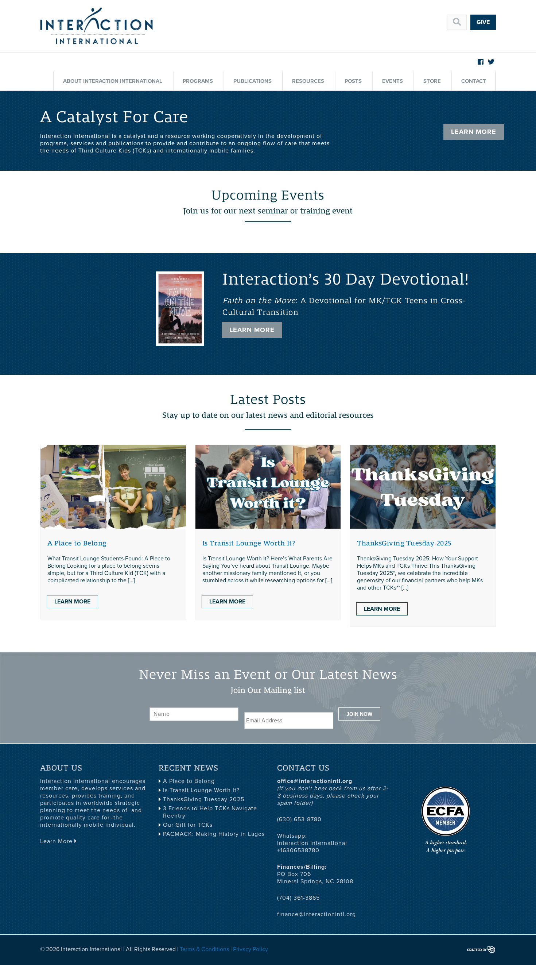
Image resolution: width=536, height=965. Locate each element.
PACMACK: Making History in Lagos (214, 834)
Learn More (473, 132)
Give (483, 22)
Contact (473, 81)
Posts (353, 81)
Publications (252, 81)
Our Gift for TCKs (188, 825)
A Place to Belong (76, 543)
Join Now (359, 714)
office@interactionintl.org (314, 781)
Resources (308, 81)
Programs (198, 81)
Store (432, 81)
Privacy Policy (250, 949)
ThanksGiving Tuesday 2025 (404, 543)
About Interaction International (112, 81)
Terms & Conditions (204, 949)
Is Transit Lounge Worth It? (248, 543)
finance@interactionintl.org (316, 914)
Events (392, 81)
